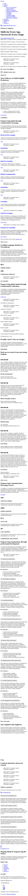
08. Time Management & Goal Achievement (10, 700)
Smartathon (8, 12)
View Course (4, 222)
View (2, 141)
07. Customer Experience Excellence (9, 680)
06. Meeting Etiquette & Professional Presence (11, 660)
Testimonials (6, 20)
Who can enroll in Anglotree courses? (9, 805)
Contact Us (6, 23)
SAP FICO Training (10, 16)
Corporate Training (10, 15)
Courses (5, 6)
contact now (3, 296)
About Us (5, 5)
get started (3, 494)
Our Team (5, 19)
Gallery (5, 21)
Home (4, 3)
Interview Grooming (11, 10)
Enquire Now (19, 239)
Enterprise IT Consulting (12, 17)
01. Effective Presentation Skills (8, 559)
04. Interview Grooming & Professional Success (11, 619)
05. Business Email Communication (8, 640)
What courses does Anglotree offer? (8, 795)
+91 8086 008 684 (6, 25)
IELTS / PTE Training (11, 7)
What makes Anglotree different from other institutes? (12, 836)
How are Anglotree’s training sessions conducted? (11, 816)
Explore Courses (10, 38)
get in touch (13, 25)
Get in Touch (4, 38)
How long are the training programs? (8, 826)
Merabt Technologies (11, 894)
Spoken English (9, 8)
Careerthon (8, 14)
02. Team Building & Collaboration (8, 579)
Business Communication (12, 11)
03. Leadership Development (7, 600)
